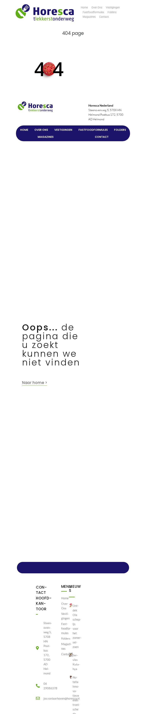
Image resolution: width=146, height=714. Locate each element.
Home (84, 7)
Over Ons (96, 7)
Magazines (89, 16)
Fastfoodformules (93, 12)
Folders (112, 12)
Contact (104, 16)
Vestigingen (113, 7)
